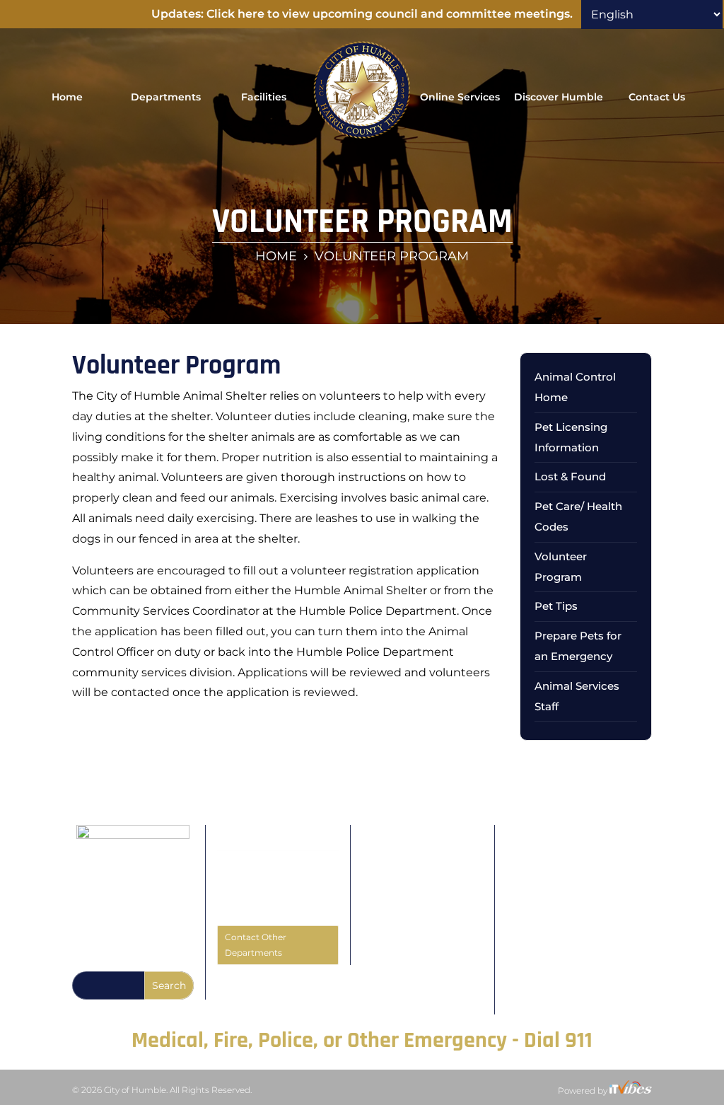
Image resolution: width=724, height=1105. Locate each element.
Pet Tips (556, 606)
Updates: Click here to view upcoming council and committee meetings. (362, 14)
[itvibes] (630, 1090)
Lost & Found (570, 476)
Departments (166, 97)
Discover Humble (558, 97)
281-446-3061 (264, 909)
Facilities (263, 97)
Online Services (460, 97)
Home (67, 97)
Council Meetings (402, 881)
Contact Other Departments (255, 945)
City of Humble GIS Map (417, 991)
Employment (393, 1006)
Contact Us (657, 97)
